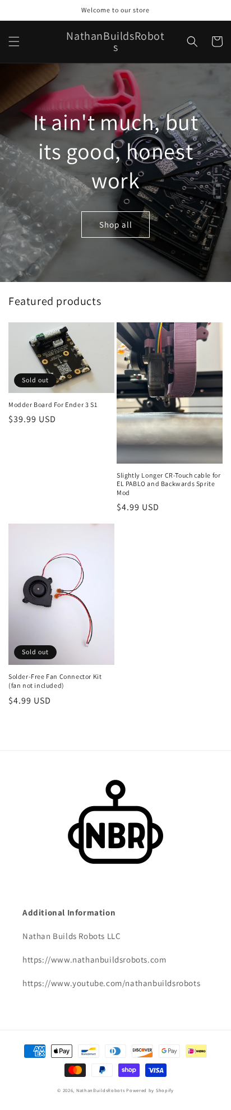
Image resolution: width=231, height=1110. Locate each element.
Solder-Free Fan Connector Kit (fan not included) (54, 681)
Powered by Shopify (150, 1090)
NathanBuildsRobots (100, 1090)
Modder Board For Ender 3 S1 (52, 404)
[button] (14, 41)
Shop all (115, 224)
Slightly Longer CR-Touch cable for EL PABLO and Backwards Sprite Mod (168, 484)
